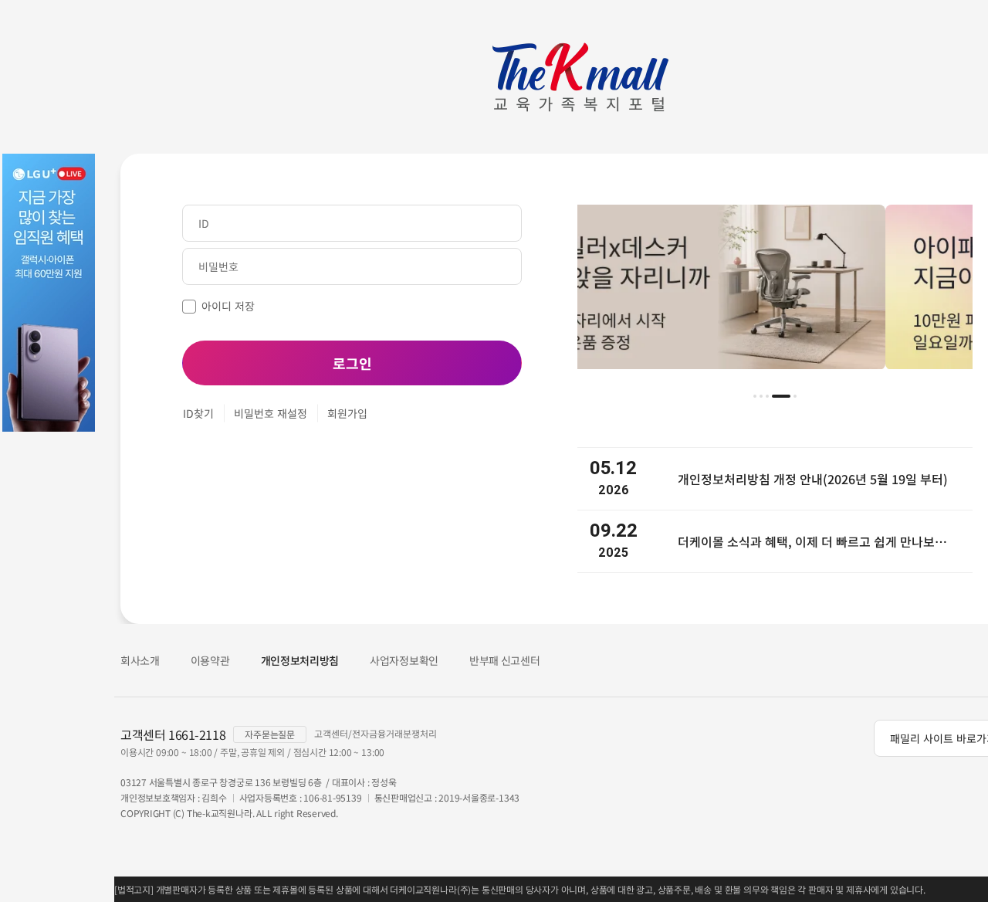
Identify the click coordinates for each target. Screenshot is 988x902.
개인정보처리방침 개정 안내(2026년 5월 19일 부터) (813, 479)
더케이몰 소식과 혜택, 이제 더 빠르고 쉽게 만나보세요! (817, 541)
